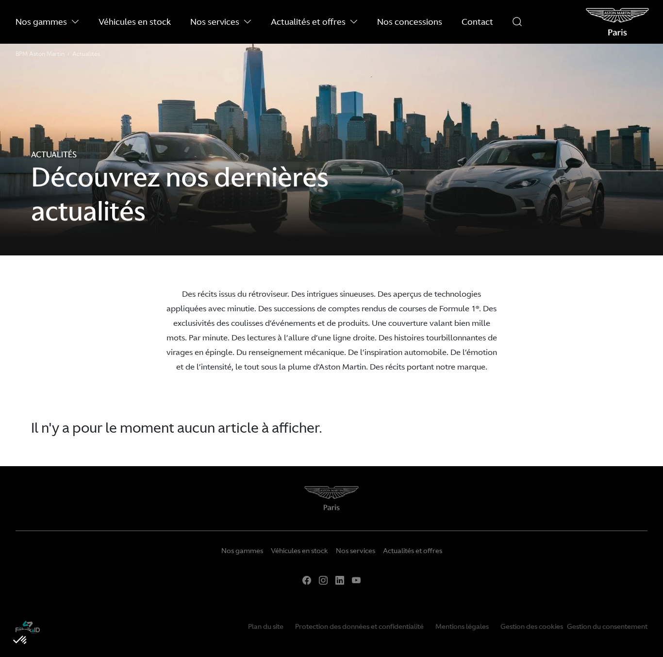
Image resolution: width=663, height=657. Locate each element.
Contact (477, 21)
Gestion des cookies (531, 626)
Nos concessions (409, 21)
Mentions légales (462, 626)
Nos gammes (41, 21)
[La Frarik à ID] (28, 626)
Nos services (214, 21)
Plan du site (265, 626)
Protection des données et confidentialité (359, 626)
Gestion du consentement (607, 626)
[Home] (331, 502)
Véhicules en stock (135, 21)
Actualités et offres (308, 21)
